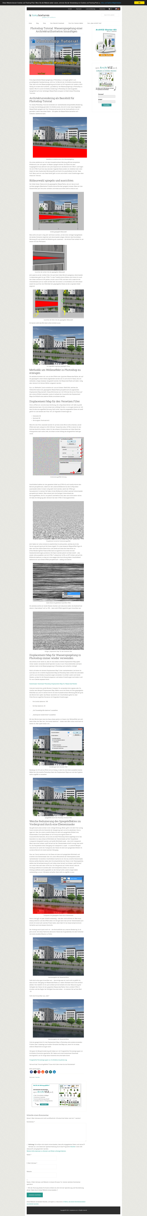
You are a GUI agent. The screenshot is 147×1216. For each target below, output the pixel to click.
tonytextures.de (42, 16)
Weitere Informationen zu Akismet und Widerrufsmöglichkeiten (46, 1151)
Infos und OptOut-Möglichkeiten (111, 3)
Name (29, 1154)
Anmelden (107, 105)
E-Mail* (100, 99)
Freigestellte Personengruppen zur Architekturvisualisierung (48, 1060)
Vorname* (101, 94)
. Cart (111, 9)
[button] (31, 1071)
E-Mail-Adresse (32, 1163)
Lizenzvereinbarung (90, 9)
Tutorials (37, 1077)
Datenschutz (102, 9)
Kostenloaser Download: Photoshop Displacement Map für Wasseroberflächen (53, 684)
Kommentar (31, 1122)
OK (139, 3)
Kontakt (70, 9)
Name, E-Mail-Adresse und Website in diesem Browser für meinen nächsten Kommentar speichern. (53, 1183)
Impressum (78, 9)
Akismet (72, 1146)
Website (29, 1171)
